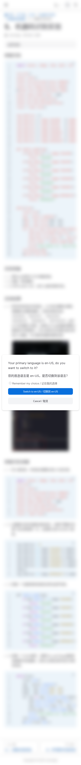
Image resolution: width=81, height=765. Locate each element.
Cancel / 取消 (40, 401)
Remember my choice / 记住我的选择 (34, 383)
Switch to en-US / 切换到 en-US (40, 391)
